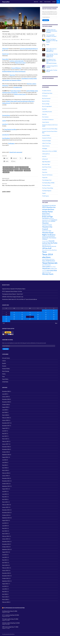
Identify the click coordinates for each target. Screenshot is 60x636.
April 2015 (4, 499)
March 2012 (5, 596)
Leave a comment (26, 39)
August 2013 (5, 552)
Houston (45, 223)
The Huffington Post (46, 180)
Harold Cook (5, 54)
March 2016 (5, 470)
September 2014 (6, 517)
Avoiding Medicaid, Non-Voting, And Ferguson (13, 71)
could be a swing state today (17, 61)
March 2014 (5, 533)
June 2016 (4, 462)
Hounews (53, 221)
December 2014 (6, 510)
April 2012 (4, 594)
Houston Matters (46, 135)
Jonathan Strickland (25, 168)
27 (30, 319)
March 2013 (5, 565)
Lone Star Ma (5, 134)
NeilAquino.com (6, 103)
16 (53, 314)
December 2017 (6, 423)
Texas (44, 252)
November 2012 (6, 575)
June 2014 (4, 525)
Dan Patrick (45, 218)
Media (41, 1)
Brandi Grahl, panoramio (16, 152)
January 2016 (5, 475)
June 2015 (4, 494)
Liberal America (45, 145)
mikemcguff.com (46, 153)
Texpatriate (44, 177)
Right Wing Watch (46, 161)
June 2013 (4, 557)
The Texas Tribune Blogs (47, 188)
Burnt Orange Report (47, 106)
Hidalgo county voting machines (10, 168)
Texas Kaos (12, 75)
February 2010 (5, 602)
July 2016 (4, 459)
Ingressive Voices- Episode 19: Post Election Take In (13, 288)
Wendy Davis (6, 172)
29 (45, 319)
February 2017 (5, 441)
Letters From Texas (46, 143)
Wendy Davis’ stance (20, 62)
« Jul (4, 323)
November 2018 (6, 402)
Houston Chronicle (47, 225)
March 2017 (5, 438)
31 (6, 321)
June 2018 (4, 409)
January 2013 (5, 570)
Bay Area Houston (46, 98)
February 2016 (5, 473)
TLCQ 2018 (44, 270)
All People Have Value (47, 93)
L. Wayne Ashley (16, 39)
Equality (4, 363)
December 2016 (6, 446)
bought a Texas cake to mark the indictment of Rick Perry (20, 101)
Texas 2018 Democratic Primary (48, 259)
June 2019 (4, 394)
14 (37, 314)
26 (22, 319)
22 (45, 316)
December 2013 (6, 541)
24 (6, 319)
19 (22, 316)
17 (6, 316)
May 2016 (4, 465)
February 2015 (5, 504)
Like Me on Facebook (48, 78)
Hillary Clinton (48, 221)
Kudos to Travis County (20, 94)
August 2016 (5, 457)
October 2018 (5, 404)
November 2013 (6, 544)
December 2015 (6, 478)
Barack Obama (46, 213)
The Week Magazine (46, 190)
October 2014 (5, 515)
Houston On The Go (46, 138)
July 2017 (4, 430)
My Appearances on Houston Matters (14, 607)
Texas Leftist (6, 2)
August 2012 (5, 583)
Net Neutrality (53, 246)
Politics (4, 373)
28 (37, 319)
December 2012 (6, 573)
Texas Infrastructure (46, 264)
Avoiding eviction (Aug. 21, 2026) (9, 611)
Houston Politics (45, 241)
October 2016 (5, 452)
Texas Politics (5, 31)
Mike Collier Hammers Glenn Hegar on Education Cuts (51, 50)
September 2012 (6, 581)
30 (53, 319)
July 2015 (4, 491)
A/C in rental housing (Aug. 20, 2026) (10, 615)
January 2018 (5, 420)
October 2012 (5, 578)
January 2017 (5, 444)
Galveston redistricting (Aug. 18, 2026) (11, 623)
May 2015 (4, 496)
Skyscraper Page (46, 164)
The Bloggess (11, 143)
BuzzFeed (44, 109)
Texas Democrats (49, 263)
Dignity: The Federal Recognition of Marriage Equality (51, 41)
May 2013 (4, 560)
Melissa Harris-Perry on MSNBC (49, 151)
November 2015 (6, 481)
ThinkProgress (45, 196)
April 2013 (4, 562)
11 (14, 314)
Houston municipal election (48, 236)
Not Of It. (44, 156)
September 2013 (6, 549)
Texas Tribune (53, 266)
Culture (4, 360)
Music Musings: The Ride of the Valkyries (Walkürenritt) (52, 55)
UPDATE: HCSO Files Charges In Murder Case (12, 296)
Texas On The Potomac (47, 174)
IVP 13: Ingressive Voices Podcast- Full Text (12, 291)
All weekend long (17, 87)
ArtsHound (44, 95)
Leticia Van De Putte (49, 243)
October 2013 (5, 546)
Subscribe (45, 20)
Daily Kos (44, 114)
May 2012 (4, 591)
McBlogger (44, 148)
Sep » (56, 323)
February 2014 (5, 536)
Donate (54, 1)
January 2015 (5, 507)
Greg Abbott (54, 220)
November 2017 (6, 425)
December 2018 (6, 399)
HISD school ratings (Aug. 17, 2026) (10, 627)
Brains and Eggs (45, 103)
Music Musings (47, 1)
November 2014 (6, 512)
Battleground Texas (46, 214)
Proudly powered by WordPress (8, 634)
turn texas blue (52, 270)
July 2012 (4, 586)
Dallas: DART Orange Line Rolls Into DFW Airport (13, 179)
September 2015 (6, 486)
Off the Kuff (5, 48)
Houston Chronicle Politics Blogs (49, 128)
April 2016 (4, 467)
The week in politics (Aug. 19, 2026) (10, 619)
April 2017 (4, 436)
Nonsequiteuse (6, 115)
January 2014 (5, 538)
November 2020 (6, 391)
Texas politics (46, 266)
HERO (43, 221)
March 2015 (5, 502)
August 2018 (5, 407)
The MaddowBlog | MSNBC (48, 182)
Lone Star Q (5, 124)
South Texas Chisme (16, 90)
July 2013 (4, 554)
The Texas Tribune (46, 185)
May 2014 (4, 528)
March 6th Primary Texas (46, 244)
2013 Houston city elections (49, 205)
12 (22, 314)
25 (14, 319)
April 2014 (4, 531)
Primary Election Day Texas (47, 250)
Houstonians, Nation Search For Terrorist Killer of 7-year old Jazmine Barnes (19, 299)
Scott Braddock (6, 138)
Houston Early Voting (46, 230)
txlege (43, 272)
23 (53, 316)
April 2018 (4, 412)
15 (45, 314)
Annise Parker (47, 212)
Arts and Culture (6, 358)
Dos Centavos (45, 117)
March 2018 (5, 415)
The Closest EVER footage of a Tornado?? (51, 35)
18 (14, 316)
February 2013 (5, 567)
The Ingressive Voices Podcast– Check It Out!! (12, 294)
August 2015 (5, 488)
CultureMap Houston (47, 111)
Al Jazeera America (46, 90)
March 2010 (5, 599)
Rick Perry (54, 250)
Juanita (4, 120)
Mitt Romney (46, 246)
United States (5, 381)
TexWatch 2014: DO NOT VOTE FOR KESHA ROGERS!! (51, 31)
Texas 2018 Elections (48, 261)
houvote (51, 241)
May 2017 (4, 433)
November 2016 (6, 449)
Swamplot (44, 169)
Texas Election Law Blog (10, 129)
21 (37, 316)
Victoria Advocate (48, 272)
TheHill (44, 193)
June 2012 (4, 589)
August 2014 (5, 520)
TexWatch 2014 (53, 268)
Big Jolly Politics (46, 101)
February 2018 (5, 417)
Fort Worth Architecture (47, 119)
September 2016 (6, 454)
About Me (36, 1)
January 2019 (5, 396)
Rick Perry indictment (8, 170)
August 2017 (5, 428)
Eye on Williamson (16, 68)
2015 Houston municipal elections (49, 208)
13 (30, 314)
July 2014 (4, 523)
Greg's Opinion (45, 122)
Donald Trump (51, 218)
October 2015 (5, 483)
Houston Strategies (46, 140)
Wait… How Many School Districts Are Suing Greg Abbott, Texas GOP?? (18, 184)
